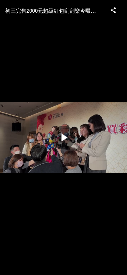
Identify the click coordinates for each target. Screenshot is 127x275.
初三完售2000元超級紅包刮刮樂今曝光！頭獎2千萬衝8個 (54, 10)
